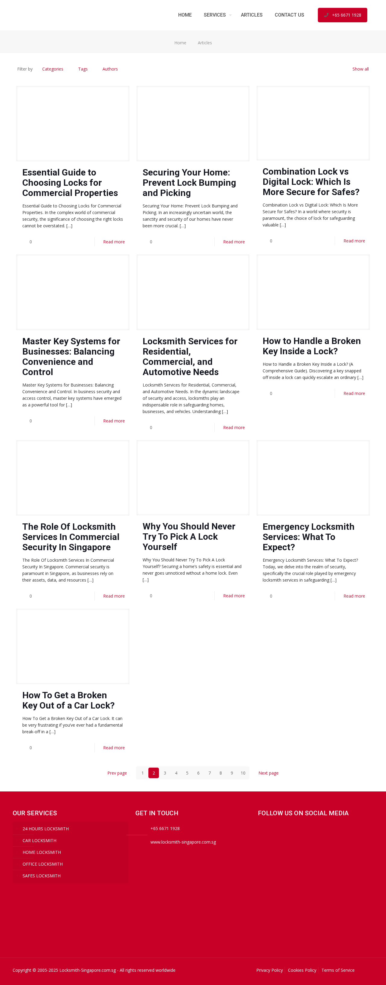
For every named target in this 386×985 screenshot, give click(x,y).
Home (180, 43)
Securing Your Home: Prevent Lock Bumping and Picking (189, 182)
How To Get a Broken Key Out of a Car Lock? (68, 700)
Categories (52, 69)
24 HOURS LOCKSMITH (46, 829)
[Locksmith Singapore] (58, 15)
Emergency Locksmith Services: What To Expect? (309, 536)
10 (243, 773)
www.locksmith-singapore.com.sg (183, 842)
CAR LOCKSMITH (39, 840)
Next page (268, 773)
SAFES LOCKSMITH (42, 876)
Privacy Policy (269, 970)
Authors (110, 69)
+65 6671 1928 (346, 15)
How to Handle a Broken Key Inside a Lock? (312, 346)
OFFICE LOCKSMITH (43, 864)
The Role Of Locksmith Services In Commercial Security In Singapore (70, 536)
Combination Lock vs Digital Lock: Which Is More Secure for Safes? (311, 181)
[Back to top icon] (367, 970)
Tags (83, 69)
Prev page (117, 773)
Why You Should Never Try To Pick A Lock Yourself (189, 536)
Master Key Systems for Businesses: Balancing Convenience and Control (71, 356)
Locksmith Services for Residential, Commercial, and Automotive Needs (190, 356)
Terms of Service (338, 970)
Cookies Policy (302, 970)
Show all (361, 69)
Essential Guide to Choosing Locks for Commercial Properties (70, 182)
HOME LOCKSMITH (42, 852)
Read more (114, 242)
